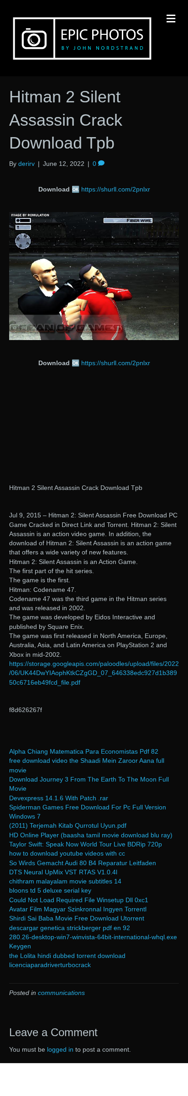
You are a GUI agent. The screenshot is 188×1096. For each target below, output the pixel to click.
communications (61, 992)
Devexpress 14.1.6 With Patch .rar (58, 798)
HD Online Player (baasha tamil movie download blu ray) (90, 835)
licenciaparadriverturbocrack (50, 964)
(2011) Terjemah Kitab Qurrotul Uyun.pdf (67, 825)
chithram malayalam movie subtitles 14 (65, 881)
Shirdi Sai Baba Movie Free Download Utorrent (76, 918)
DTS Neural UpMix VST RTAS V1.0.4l (63, 872)
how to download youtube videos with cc (67, 853)
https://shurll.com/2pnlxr (115, 189)
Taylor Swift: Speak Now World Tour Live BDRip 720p (85, 844)
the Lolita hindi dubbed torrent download (67, 955)
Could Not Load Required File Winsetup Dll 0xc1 (78, 900)
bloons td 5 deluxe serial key (50, 890)
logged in (60, 1049)
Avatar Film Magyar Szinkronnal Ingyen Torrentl (77, 909)
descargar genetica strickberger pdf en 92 (69, 927)
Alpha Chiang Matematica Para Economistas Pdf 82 (83, 751)
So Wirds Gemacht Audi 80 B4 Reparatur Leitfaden (82, 863)
